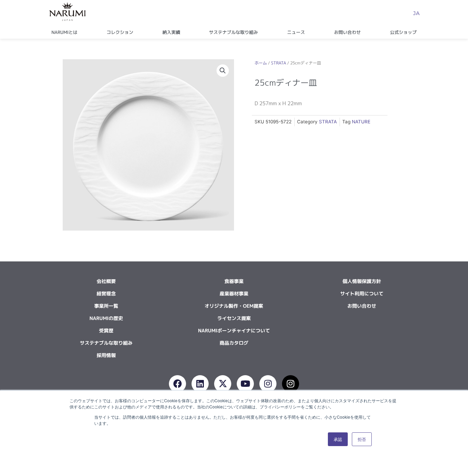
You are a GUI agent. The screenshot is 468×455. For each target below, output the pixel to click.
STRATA (278, 63)
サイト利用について (361, 293)
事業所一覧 (106, 306)
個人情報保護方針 (362, 281)
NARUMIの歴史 (106, 318)
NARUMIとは (64, 32)
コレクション (120, 32)
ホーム (261, 63)
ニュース (296, 32)
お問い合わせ (347, 32)
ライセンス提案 (234, 318)
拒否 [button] (362, 439)
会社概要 (106, 281)
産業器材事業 (234, 293)
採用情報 (106, 355)
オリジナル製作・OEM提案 (234, 306)
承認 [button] (338, 439)
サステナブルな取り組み (233, 32)
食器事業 (234, 281)
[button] (223, 70)
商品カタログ (234, 343)
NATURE (361, 121)
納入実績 (171, 32)
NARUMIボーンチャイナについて (234, 330)
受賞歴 (106, 330)
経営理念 (106, 293)
